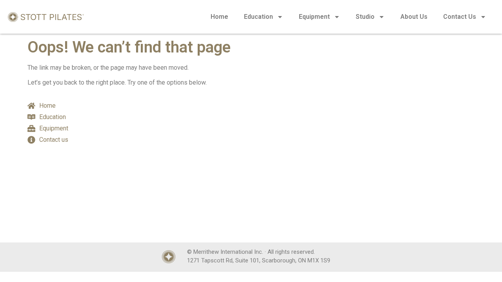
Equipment (314, 16)
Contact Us (459, 16)
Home (219, 16)
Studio (365, 16)
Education (258, 16)
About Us (413, 16)
